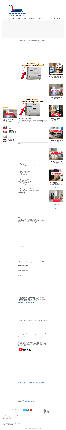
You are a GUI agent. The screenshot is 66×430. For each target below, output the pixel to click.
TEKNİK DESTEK (46, 412)
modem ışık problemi (26, 382)
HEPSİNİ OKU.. (56, 81)
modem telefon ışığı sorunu (22, 383)
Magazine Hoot (34, 428)
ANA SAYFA (45, 409)
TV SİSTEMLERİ (46, 413)
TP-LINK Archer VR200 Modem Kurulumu (28, 401)
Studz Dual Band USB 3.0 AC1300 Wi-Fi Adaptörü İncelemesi (11, 140)
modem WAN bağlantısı (29, 383)
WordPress (39, 428)
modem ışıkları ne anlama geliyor (33, 382)
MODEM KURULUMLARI (47, 411)
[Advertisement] (48, 9)
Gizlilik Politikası (46, 410)
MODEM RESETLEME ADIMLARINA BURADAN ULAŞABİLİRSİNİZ (27, 302)
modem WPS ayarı (35, 383)
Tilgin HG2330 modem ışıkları (41, 383)
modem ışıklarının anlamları (42, 382)
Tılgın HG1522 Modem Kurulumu (27, 400)
